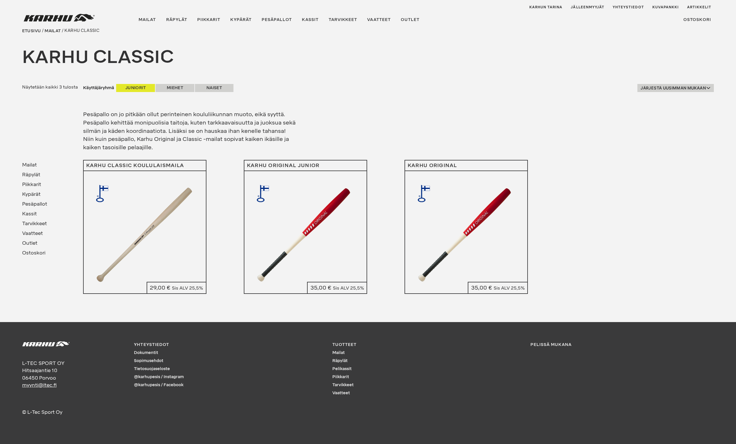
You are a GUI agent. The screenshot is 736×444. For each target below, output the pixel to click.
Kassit (310, 19)
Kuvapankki (665, 7)
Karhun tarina (546, 7)
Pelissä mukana (551, 344)
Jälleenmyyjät (587, 7)
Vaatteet (378, 19)
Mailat (147, 19)
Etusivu (31, 30)
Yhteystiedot (628, 7)
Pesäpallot (277, 19)
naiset (214, 87)
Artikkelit (699, 7)
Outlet (410, 19)
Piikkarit (208, 19)
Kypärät (240, 19)
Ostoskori (697, 19)
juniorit (135, 87)
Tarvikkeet (343, 19)
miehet (175, 87)
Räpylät (176, 19)
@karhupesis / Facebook (158, 384)
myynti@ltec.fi (39, 385)
